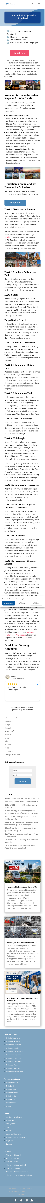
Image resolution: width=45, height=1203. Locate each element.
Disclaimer (21, 1194)
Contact (9, 1144)
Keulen (7, 738)
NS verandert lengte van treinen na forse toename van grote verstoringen (21, 823)
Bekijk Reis (19, 52)
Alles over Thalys (12, 1162)
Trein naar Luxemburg (14, 1058)
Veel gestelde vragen (13, 1134)
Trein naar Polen (12, 1065)
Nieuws (8, 1130)
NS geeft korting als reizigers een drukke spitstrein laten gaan (20, 829)
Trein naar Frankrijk (13, 1041)
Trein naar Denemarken (14, 1051)
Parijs (6, 748)
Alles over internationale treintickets (19, 1175)
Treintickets (10, 1120)
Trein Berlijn (10, 1086)
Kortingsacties (11, 1124)
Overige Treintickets (12, 754)
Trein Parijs (10, 1106)
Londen (7, 237)
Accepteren (8, 603)
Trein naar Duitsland (13, 1045)
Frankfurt (8, 734)
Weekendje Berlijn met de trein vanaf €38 (21, 801)
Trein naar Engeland (13, 1055)
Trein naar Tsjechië (13, 1068)
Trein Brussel (11, 1089)
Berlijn (7, 724)
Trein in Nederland (13, 1038)
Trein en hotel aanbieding (15, 1137)
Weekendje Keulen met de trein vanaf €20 (21, 798)
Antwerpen (9, 721)
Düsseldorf (9, 731)
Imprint (31, 1191)
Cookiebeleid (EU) (26, 1189)
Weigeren (22, 603)
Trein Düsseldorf (12, 1093)
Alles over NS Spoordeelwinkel (17, 1172)
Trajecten (9, 1141)
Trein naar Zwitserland (14, 1072)
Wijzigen (36, 603)
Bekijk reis (15, 202)
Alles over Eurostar (13, 1158)
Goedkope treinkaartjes (14, 1117)
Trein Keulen (10, 1099)
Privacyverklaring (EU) (17, 1191)
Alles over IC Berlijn (13, 1168)
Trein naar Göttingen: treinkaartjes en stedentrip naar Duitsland (19, 846)
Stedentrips (9, 751)
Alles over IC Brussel (13, 1155)
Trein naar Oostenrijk (14, 1061)
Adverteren (13, 1189)
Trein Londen (11, 1103)
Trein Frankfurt (11, 1096)
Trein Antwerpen (12, 1083)
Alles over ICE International (16, 1165)
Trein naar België (12, 1048)
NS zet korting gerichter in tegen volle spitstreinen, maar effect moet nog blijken (21, 812)
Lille (6, 741)
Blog (7, 1127)
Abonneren (22, 781)
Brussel (7, 728)
